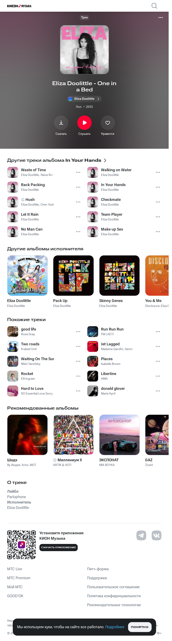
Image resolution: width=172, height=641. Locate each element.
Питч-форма (98, 569)
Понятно (139, 627)
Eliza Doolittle (19, 301)
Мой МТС (15, 587)
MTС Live (14, 569)
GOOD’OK (15, 596)
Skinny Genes (111, 301)
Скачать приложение (58, 547)
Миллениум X (70, 460)
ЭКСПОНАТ (109, 460)
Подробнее (114, 627)
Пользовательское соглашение (113, 587)
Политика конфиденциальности (114, 596)
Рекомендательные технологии (114, 605)
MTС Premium (18, 578)
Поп (79, 107)
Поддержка (97, 578)
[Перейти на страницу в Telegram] (141, 535)
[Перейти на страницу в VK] (156, 535)
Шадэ (12, 460)
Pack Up (60, 301)
